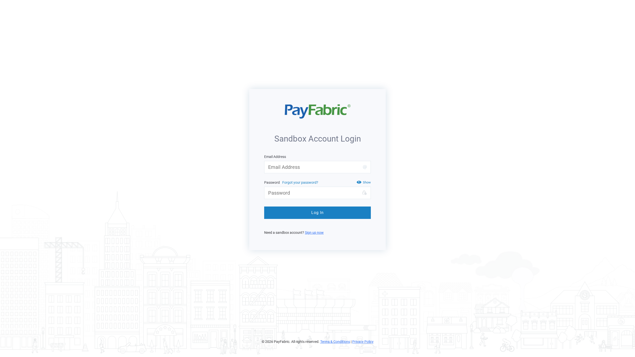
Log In (317, 212)
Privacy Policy (363, 342)
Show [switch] (367, 182)
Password (272, 182)
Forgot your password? (300, 182)
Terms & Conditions (335, 342)
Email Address (275, 156)
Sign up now (314, 233)
